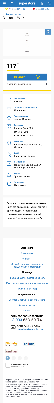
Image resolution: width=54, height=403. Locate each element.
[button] (48, 32)
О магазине (27, 253)
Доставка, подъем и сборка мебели (27, 300)
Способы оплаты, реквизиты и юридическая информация (27, 265)
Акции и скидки (27, 305)
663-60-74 (27, 320)
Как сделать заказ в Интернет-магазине (27, 283)
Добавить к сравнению (19, 84)
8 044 (18, 9)
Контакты (27, 258)
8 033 (42, 9)
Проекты (27, 310)
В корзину (19, 77)
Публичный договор (27, 288)
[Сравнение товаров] (42, 3)
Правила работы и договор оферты (27, 278)
